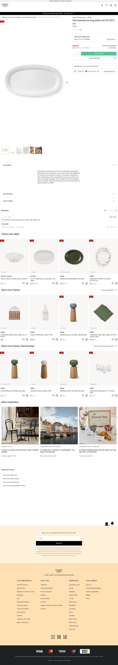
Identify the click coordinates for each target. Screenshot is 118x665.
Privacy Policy (21, 612)
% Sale (71, 598)
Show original (20, 227)
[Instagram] (59, 637)
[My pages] (102, 5)
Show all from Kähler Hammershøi (103, 346)
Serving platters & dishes (29, 17)
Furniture (43, 602)
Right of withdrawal (22, 622)
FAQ (18, 598)
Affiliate (88, 595)
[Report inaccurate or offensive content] (115, 227)
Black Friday (73, 622)
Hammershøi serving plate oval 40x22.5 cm (49, 17)
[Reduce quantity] (74, 53)
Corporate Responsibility (93, 588)
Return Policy (21, 588)
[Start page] (4, 5)
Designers (72, 591)
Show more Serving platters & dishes (14, 485)
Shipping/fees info (109, 71)
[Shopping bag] (111, 5)
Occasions (72, 609)
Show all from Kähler (107, 290)
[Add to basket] (27, 283)
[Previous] (3, 82)
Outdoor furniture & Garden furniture (52, 605)
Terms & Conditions (23, 609)
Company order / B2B (23, 619)
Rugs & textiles (45, 598)
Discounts (72, 629)
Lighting (43, 595)
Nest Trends (73, 619)
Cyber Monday (73, 626)
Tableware (4, 17)
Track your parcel (22, 605)
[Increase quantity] (79, 53)
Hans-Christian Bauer (79, 17)
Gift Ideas (72, 615)
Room (71, 612)
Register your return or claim (25, 591)
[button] (77, 30)
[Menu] (115, 5)
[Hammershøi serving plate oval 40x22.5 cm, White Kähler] (35, 82)
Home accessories (46, 591)
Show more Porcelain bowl (11, 482)
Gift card (43, 609)
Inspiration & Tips (74, 585)
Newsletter (20, 595)
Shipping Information (23, 602)
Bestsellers (72, 605)
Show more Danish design (11, 478)
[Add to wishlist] (23, 283)
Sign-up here (111, 39)
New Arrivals (73, 602)
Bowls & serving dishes (15, 17)
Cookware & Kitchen (47, 588)
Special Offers (73, 595)
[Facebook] (53, 637)
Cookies (19, 615)
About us (88, 585)
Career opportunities (92, 591)
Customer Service (22, 585)
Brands (71, 588)
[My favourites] (106, 5)
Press (87, 598)
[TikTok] (65, 637)
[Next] (67, 82)
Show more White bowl (10, 475)
